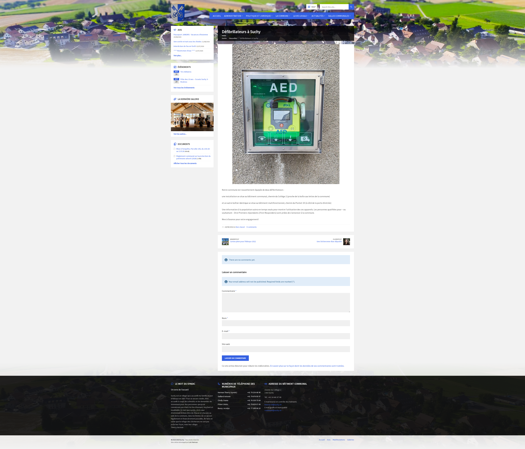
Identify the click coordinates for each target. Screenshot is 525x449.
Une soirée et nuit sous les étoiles (188, 41)
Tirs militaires (185, 72)
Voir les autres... (180, 134)
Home (224, 38)
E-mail (226, 331)
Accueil (217, 15)
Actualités (317, 15)
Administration (232, 15)
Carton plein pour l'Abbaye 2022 (243, 241)
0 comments (252, 227)
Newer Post (234, 239)
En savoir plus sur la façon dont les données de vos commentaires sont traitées (307, 365)
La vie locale (300, 15)
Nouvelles (233, 38)
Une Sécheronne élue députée (329, 241)
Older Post (337, 239)
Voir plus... (178, 55)
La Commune (282, 15)
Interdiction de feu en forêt (185, 46)
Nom (225, 318)
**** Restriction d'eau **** (184, 50)
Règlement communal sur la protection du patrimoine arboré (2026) (193, 157)
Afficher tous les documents (185, 163)
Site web (226, 344)
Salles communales (338, 15)
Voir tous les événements (184, 87)
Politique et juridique (258, 15)
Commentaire (229, 291)
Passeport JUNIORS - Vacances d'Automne (191, 34)
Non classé (240, 227)
